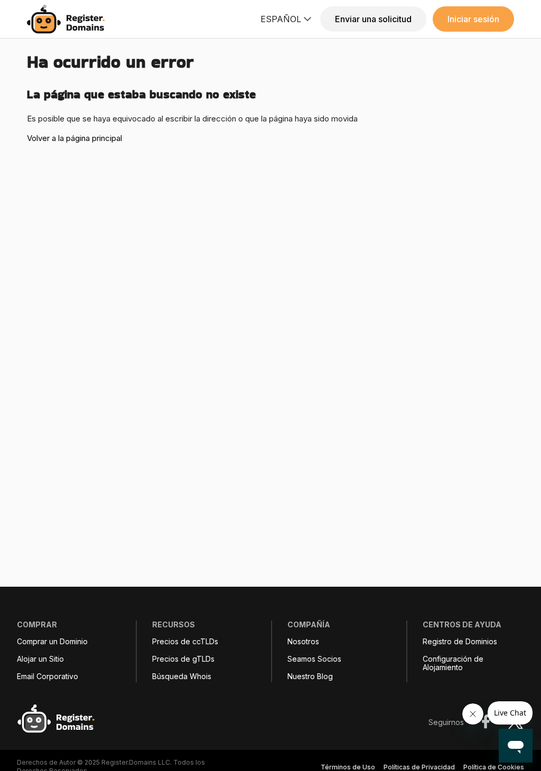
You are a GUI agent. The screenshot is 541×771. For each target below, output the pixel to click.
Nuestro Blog (310, 676)
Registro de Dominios (460, 641)
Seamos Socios (314, 659)
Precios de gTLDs (183, 659)
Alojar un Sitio (40, 659)
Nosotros (303, 641)
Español (280, 19)
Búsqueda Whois (181, 676)
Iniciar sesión (473, 19)
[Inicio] (69, 19)
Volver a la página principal (74, 138)
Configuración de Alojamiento (453, 663)
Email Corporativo (47, 676)
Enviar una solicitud (373, 19)
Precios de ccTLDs (185, 641)
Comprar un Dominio (52, 641)
